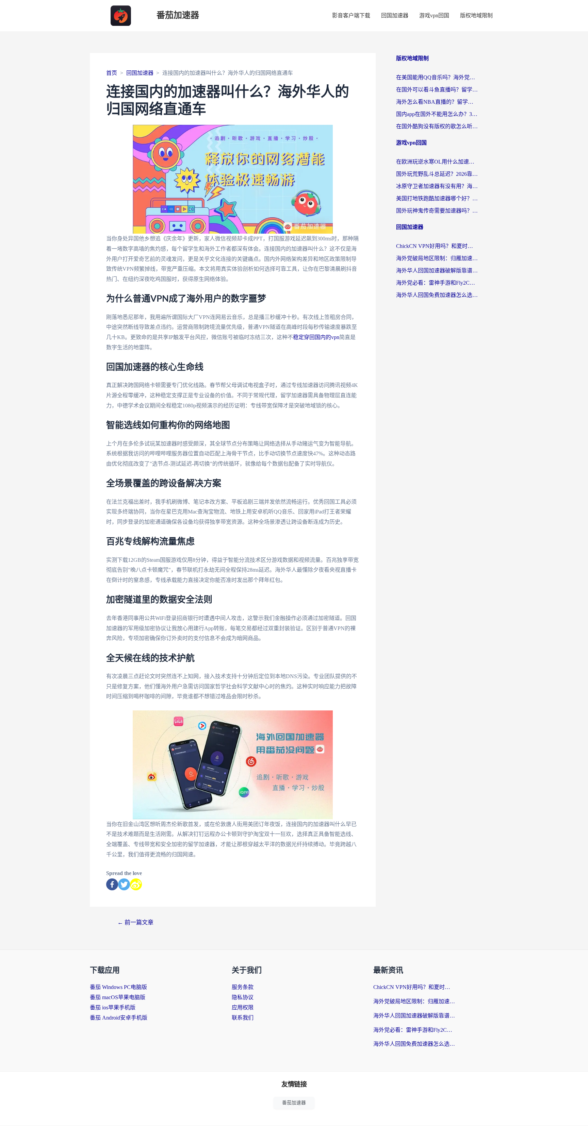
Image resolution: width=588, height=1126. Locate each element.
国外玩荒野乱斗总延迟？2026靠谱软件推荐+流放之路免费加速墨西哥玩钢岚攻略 (437, 174)
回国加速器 (394, 15)
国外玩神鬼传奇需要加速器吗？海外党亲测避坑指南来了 (437, 211)
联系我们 (243, 1018)
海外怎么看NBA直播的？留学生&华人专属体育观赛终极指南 (437, 102)
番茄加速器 (178, 15)
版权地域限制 (476, 15)
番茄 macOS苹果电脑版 (117, 997)
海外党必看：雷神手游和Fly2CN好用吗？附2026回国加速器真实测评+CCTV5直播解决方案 (437, 283)
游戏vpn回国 (434, 15)
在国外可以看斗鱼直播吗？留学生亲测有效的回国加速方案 (437, 90)
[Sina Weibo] (136, 884)
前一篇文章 (135, 922)
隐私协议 (243, 997)
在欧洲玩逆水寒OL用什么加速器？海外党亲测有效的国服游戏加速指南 (437, 162)
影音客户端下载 (351, 15)
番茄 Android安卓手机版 (118, 1018)
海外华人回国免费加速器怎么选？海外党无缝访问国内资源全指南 (437, 295)
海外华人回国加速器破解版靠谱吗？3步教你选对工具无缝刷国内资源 (437, 270)
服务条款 (243, 987)
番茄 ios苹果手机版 (112, 1007)
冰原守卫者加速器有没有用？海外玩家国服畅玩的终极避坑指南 (437, 186)
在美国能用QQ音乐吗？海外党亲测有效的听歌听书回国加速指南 (437, 77)
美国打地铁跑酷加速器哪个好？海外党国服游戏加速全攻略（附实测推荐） (437, 198)
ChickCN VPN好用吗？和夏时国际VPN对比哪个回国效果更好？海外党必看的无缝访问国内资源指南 (437, 246)
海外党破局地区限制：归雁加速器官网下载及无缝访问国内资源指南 (437, 258)
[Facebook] (112, 884)
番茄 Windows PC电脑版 (118, 987)
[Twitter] (124, 884)
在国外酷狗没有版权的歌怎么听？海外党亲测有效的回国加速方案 (437, 126)
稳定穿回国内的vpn (316, 337)
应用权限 (243, 1007)
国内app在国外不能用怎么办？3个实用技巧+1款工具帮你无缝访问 (437, 114)
